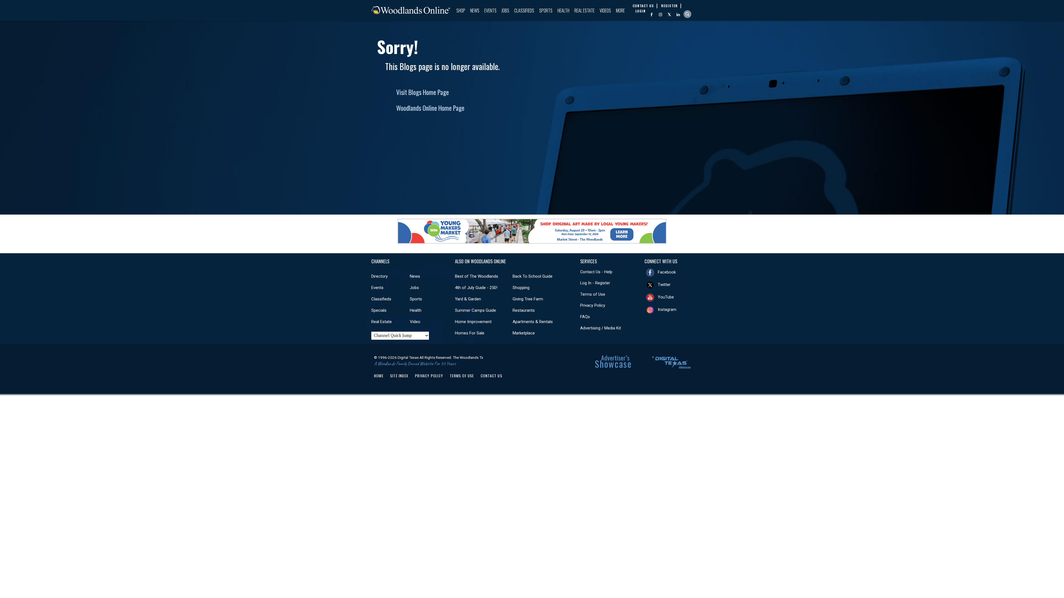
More (620, 10)
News (474, 10)
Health (563, 10)
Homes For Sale (469, 333)
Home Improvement (473, 321)
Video (415, 321)
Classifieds (524, 10)
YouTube (666, 297)
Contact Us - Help (596, 271)
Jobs (505, 10)
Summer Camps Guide (475, 310)
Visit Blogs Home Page (422, 92)
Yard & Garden (468, 299)
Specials (379, 310)
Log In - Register (595, 282)
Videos (605, 10)
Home (378, 375)
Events (490, 10)
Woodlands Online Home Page (430, 108)
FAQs (585, 316)
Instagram (667, 309)
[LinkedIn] (678, 14)
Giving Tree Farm (528, 299)
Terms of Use (592, 294)
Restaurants (524, 310)
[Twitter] (669, 14)
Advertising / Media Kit (600, 328)
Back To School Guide (533, 276)
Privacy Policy (592, 305)
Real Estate (584, 10)
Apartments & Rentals (533, 321)
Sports (546, 10)
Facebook (667, 272)
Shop (460, 10)
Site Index (399, 375)
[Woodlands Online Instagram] (660, 14)
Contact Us (491, 375)
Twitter (664, 284)
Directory (379, 276)
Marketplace (524, 333)
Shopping (521, 287)
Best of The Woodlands (476, 276)
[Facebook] (651, 14)
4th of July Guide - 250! (476, 287)
